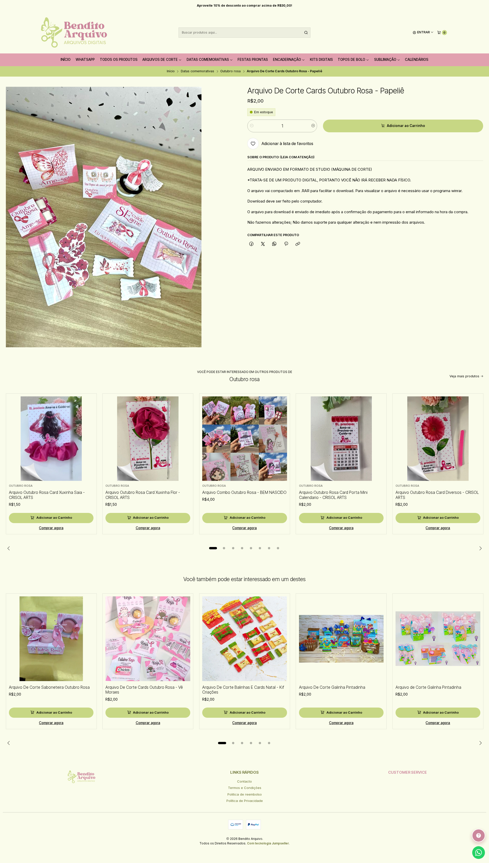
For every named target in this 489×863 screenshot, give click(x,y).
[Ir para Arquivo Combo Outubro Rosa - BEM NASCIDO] (244, 438)
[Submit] (306, 32)
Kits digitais (321, 59)
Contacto (244, 781)
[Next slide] (479, 548)
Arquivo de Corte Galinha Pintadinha (428, 687)
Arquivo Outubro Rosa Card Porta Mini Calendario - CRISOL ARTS (333, 495)
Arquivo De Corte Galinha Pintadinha (332, 687)
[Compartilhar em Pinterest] (286, 244)
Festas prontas (253, 59)
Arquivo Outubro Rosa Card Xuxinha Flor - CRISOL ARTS (142, 495)
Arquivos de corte (160, 59)
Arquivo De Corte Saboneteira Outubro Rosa (49, 687)
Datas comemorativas (208, 59)
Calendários (416, 59)
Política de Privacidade (244, 801)
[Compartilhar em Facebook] (251, 244)
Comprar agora (51, 528)
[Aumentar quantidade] (313, 126)
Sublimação (385, 59)
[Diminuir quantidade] (251, 126)
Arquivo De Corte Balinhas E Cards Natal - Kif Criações (243, 690)
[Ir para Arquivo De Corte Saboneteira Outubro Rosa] (51, 638)
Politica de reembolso (244, 794)
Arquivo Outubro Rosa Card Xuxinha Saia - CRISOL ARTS (47, 495)
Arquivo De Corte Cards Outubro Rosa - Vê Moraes (144, 690)
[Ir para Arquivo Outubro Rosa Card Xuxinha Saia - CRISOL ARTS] (51, 438)
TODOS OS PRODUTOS (119, 59)
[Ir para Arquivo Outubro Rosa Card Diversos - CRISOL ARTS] (438, 438)
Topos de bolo (351, 59)
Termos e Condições (244, 788)
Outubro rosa (230, 71)
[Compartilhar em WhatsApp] (274, 244)
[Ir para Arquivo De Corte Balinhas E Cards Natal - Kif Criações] (244, 638)
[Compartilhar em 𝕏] (263, 244)
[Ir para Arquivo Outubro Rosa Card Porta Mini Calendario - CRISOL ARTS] (341, 438)
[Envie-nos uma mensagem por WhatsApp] (478, 852)
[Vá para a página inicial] (74, 32)
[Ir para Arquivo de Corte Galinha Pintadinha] (438, 638)
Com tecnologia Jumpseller (268, 843)
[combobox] (244, 32)
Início (66, 59)
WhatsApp (85, 59)
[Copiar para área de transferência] (298, 244)
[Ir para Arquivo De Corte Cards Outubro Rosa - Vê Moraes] (147, 638)
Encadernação (287, 59)
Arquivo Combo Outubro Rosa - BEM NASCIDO (244, 492)
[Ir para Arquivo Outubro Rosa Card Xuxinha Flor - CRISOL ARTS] (147, 438)
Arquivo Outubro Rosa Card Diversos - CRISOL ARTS (437, 495)
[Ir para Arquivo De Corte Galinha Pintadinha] (341, 638)
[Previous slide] (9, 548)
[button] (213, 548)
